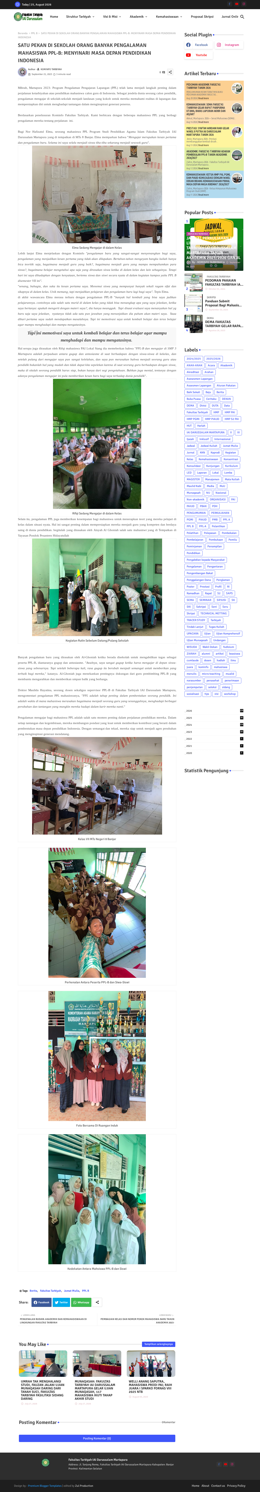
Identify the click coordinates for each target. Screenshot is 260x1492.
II (231, 432)
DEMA (190, 405)
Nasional (221, 492)
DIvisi (203, 405)
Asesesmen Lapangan (200, 379)
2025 (214, 718)
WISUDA (192, 647)
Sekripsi (201, 606)
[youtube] (236, 4)
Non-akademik (195, 499)
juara (190, 667)
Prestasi (205, 586)
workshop (230, 694)
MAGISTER (193, 479)
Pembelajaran (195, 539)
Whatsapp (83, 1302)
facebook (201, 45)
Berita (33, 1290)
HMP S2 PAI (232, 419)
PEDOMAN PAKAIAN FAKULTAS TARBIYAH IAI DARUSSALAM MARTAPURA (223, 283)
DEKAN (226, 399)
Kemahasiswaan (167, 17)
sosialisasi (193, 694)
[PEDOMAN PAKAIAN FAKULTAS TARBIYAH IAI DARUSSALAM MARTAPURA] (193, 282)
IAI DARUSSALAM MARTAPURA (206, 432)
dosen (207, 660)
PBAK (203, 506)
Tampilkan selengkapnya (158, 1344)
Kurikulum (231, 466)
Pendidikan (193, 553)
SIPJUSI (221, 600)
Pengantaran (215, 566)
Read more (203, 98)
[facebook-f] (229, 4)
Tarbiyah (216, 620)
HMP (216, 412)
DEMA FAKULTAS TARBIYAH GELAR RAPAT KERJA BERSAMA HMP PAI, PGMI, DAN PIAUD (223, 324)
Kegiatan (230, 452)
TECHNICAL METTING (213, 613)
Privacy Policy (236, 1486)
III (238, 432)
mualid (230, 674)
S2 (219, 593)
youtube (201, 55)
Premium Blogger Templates (45, 1486)
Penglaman (223, 580)
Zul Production (84, 1486)
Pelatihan (192, 533)
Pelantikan (218, 526)
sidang (226, 687)
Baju (208, 392)
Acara (211, 365)
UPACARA (193, 633)
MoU (222, 486)
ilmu (233, 660)
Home (54, 17)
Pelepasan (210, 533)
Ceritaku (211, 399)
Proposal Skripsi (202, 17)
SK (233, 600)
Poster (190, 586)
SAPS (229, 593)
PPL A (226, 519)
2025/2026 (213, 358)
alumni (206, 653)
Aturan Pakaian (226, 385)
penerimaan (232, 680)
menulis (191, 674)
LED (189, 472)
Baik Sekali (193, 392)
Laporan (202, 472)
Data (227, 405)
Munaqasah (194, 492)
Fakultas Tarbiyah (50, 1290)
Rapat (208, 593)
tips (207, 694)
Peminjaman (194, 546)
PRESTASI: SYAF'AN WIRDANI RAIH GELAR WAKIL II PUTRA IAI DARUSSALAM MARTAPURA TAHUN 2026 (207, 131)
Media (210, 486)
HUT (189, 425)
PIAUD (203, 519)
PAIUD (190, 506)
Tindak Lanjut (195, 627)
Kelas (190, 459)
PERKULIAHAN (220, 513)
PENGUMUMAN (196, 513)
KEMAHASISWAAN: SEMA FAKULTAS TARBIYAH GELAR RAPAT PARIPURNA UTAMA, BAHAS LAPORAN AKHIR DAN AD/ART (205, 109)
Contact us (218, 1486)
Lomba (228, 472)
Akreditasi (193, 372)
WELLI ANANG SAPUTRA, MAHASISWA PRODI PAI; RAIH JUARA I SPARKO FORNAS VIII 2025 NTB (150, 1387)
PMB (215, 519)
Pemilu (233, 539)
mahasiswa (220, 667)
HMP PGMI (193, 419)
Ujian (207, 633)
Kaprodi (215, 452)
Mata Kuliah (232, 479)
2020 (214, 753)
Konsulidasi (194, 466)
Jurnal (190, 452)
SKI (189, 606)
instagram (232, 45)
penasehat (213, 680)
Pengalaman (194, 566)
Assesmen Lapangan (199, 385)
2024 (214, 724)
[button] (242, 17)
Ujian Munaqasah (197, 640)
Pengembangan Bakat (200, 573)
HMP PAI (230, 412)
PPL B (34, 33)
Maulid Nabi (194, 486)
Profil (218, 586)
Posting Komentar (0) (97, 1438)
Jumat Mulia (71, 1290)
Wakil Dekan (210, 647)
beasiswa (234, 653)
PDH (214, 506)
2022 (214, 739)
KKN (202, 452)
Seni (214, 606)
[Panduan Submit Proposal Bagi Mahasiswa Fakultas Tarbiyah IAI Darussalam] (193, 303)
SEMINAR (205, 600)
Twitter (64, 1302)
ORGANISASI (218, 499)
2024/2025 (194, 358)
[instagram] (243, 4)
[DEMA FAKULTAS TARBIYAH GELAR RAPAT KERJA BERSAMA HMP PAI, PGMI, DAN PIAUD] (193, 324)
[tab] (54, 16)
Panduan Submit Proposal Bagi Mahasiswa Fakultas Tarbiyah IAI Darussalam (224, 303)
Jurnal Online (231, 17)
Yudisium (228, 647)
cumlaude (193, 660)
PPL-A (202, 526)
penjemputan (195, 687)
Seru (225, 606)
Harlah (201, 425)
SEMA (190, 600)
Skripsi (191, 613)
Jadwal (191, 446)
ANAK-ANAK (194, 365)
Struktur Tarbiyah (78, 17)
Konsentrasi (231, 459)
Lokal (215, 472)
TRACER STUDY (196, 620)
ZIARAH (191, 653)
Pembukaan (216, 539)
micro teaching (211, 674)
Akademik (137, 17)
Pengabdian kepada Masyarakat (206, 560)
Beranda (23, 33)
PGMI (190, 519)
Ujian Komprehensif (228, 633)
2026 (214, 710)
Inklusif (204, 439)
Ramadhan (193, 593)
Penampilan (214, 546)
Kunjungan (213, 466)
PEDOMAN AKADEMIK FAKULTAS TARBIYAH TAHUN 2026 (203, 86)
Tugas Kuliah (216, 627)
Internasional (222, 439)
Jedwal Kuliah (208, 446)
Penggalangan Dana (199, 580)
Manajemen (212, 479)
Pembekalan (229, 533)
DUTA (215, 405)
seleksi (212, 687)
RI (228, 586)
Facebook (43, 1302)
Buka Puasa (194, 399)
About (205, 1486)
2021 (214, 746)
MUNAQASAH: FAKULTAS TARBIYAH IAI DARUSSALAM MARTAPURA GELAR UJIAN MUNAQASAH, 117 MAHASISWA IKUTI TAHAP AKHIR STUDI (95, 1390)
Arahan (209, 372)
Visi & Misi (110, 17)
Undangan (219, 640)
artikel (220, 653)
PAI (233, 499)
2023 (214, 732)
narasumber (194, 680)
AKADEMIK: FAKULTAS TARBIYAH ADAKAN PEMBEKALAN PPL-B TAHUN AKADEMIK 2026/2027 (208, 154)
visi (216, 694)
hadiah (221, 660)
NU (208, 492)
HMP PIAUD (212, 419)
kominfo (203, 667)
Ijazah (190, 439)
